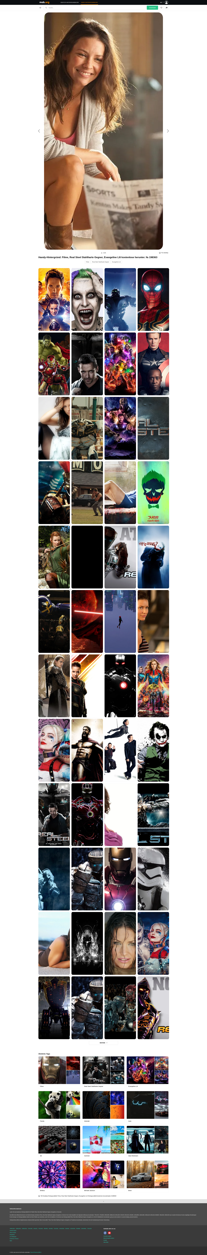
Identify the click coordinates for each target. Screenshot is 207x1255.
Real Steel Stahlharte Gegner (100, 262)
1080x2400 (18, 1228)
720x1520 (89, 1228)
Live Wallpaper (13, 1236)
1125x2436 (72, 1228)
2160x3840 (83, 1228)
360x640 (67, 1228)
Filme (87, 262)
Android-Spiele (13, 1230)
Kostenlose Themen (14, 1238)
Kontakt (105, 1240)
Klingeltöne (12, 1234)
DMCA (39, 1252)
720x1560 (56, 1228)
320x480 (51, 1228)
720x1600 (40, 1228)
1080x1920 (12, 1228)
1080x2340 (24, 1228)
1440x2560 (61, 1228)
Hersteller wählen (107, 1236)
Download (152, 7)
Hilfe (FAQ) (106, 1242)
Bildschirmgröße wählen (109, 1238)
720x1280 (30, 1228)
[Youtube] (110, 1234)
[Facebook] (106, 1234)
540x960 (78, 1228)
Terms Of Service (34, 1252)
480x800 (46, 1228)
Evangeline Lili (116, 262)
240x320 (35, 1228)
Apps (11, 1240)
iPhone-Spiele (13, 1232)
